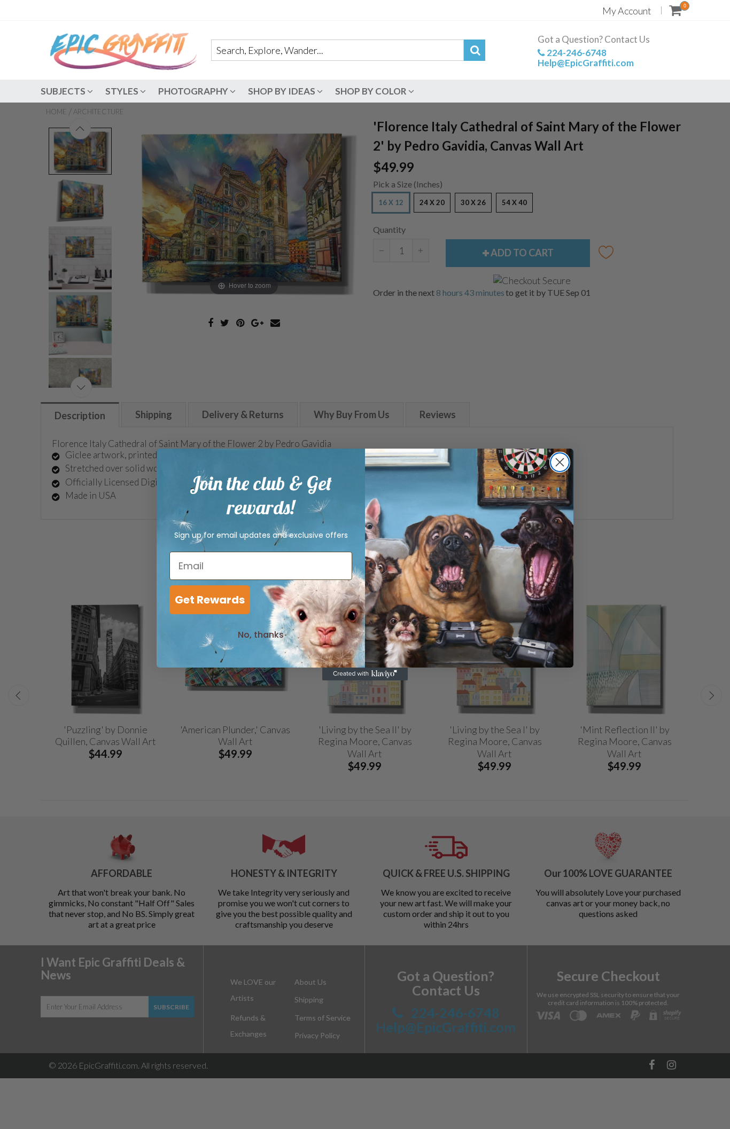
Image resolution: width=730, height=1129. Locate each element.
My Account (626, 11)
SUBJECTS (64, 91)
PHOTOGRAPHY (194, 91)
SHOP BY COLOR (371, 91)
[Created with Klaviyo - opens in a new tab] (365, 674)
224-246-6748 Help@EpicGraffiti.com (586, 57)
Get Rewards (210, 599)
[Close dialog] (559, 462)
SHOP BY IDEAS (282, 91)
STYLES (122, 91)
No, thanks (261, 635)
